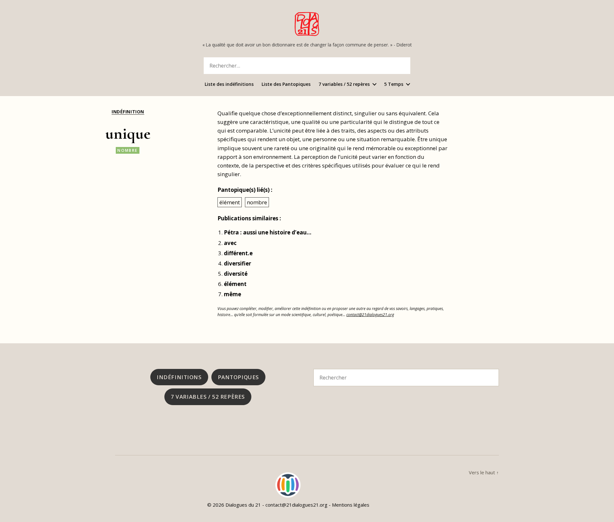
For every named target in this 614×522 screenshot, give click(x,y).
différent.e (238, 253)
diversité (236, 273)
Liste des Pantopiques (286, 84)
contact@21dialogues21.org (370, 314)
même (232, 294)
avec (230, 243)
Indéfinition (128, 112)
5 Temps (393, 84)
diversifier (237, 263)
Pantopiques (238, 377)
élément (229, 202)
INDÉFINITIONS (179, 377)
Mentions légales (350, 505)
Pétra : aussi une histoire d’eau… (267, 232)
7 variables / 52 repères (344, 84)
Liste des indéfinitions (229, 84)
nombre (127, 150)
